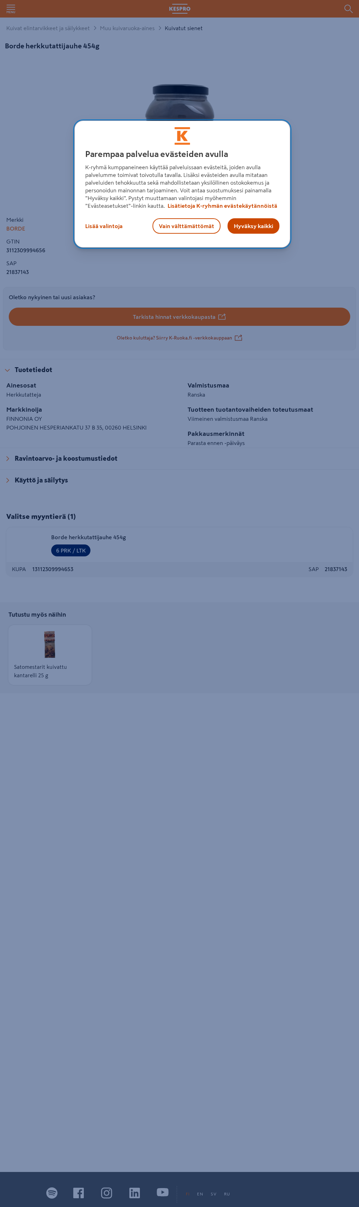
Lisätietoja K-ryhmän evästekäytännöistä (222, 205)
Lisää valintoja (104, 226)
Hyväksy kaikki (253, 226)
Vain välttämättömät (186, 226)
